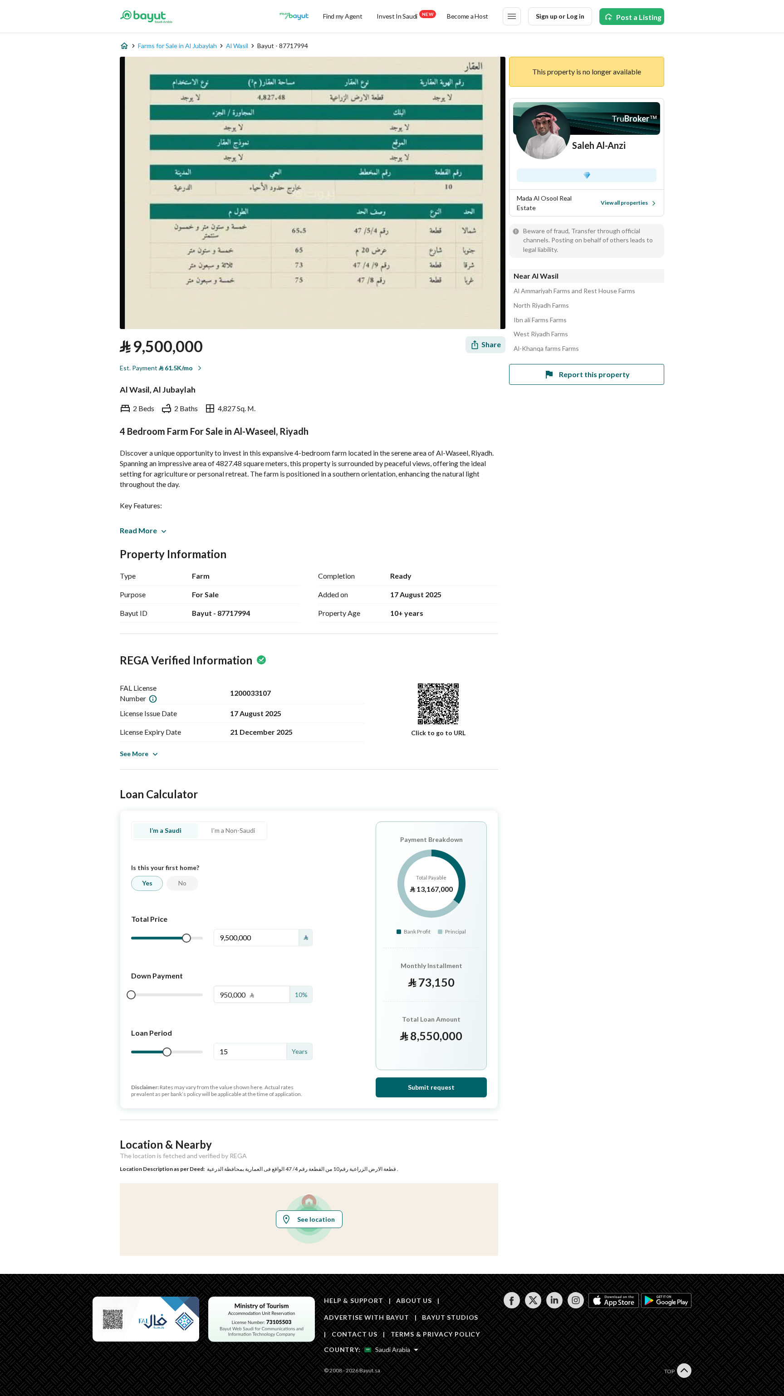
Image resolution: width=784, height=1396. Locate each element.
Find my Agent (342, 16)
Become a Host (467, 16)
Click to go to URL (438, 733)
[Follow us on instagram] (575, 1306)
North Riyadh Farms (541, 305)
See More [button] (134, 753)
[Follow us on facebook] (511, 1306)
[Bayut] (146, 16)
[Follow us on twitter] (532, 1306)
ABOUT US (414, 1300)
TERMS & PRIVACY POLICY (435, 1334)
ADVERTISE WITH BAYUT (366, 1317)
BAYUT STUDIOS (450, 1317)
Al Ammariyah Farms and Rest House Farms (574, 291)
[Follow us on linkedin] (554, 1306)
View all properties (624, 202)
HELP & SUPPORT (353, 1300)
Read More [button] (138, 530)
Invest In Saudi (405, 15)
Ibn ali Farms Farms (540, 320)
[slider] (186, 938)
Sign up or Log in (560, 16)
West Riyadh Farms (541, 334)
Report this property (594, 374)
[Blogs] (294, 16)
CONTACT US (354, 1334)
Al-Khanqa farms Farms (546, 348)
